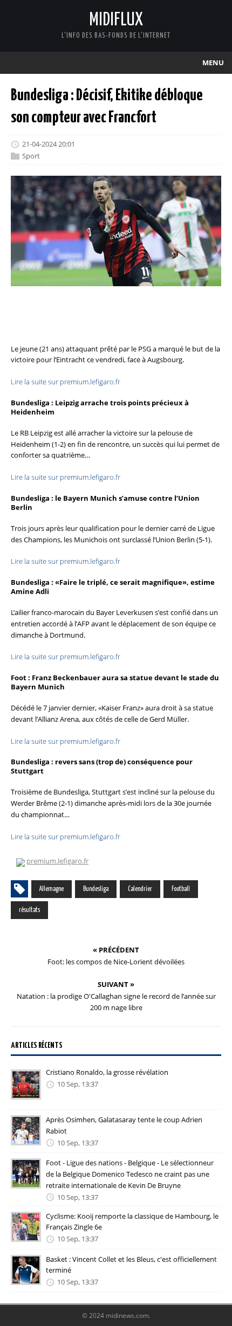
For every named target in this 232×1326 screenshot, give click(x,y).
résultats (29, 910)
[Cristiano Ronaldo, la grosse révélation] (25, 1092)
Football (181, 889)
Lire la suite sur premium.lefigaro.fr (65, 381)
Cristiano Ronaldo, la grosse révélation (107, 1072)
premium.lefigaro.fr (57, 861)
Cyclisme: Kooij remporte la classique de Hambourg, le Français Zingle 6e (132, 1221)
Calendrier (140, 889)
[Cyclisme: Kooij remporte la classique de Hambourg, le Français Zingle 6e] (25, 1234)
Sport (31, 156)
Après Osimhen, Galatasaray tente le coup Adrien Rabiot (124, 1125)
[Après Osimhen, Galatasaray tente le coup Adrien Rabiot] (25, 1138)
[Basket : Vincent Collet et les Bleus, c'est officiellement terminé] (25, 1277)
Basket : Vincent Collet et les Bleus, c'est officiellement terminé (131, 1264)
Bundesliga (95, 889)
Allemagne (51, 889)
